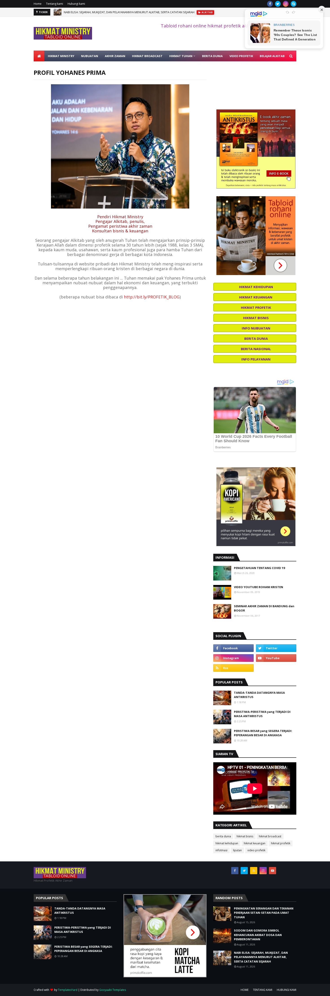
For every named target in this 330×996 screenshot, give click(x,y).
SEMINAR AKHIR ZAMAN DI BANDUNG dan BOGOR (264, 608)
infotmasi (221, 850)
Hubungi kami (76, 4)
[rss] (233, 668)
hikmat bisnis (245, 836)
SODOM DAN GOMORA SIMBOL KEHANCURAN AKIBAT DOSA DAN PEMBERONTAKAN (258, 934)
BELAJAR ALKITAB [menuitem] (272, 56)
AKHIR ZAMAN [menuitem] (115, 56)
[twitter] (278, 4)
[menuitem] (39, 56)
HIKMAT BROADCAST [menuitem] (147, 56)
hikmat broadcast (270, 836)
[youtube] (276, 658)
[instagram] (285, 4)
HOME (245, 990)
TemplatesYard (67, 990)
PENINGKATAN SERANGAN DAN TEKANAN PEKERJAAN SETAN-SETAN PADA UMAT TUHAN (263, 912)
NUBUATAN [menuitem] (89, 56)
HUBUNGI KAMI (286, 990)
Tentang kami (54, 4)
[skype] (293, 4)
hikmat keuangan (254, 843)
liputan (237, 850)
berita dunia (223, 836)
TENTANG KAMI (262, 990)
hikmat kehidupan (227, 843)
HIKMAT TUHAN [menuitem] (180, 56)
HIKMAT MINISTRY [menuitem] (61, 56)
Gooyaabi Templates (112, 990)
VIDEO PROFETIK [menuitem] (241, 56)
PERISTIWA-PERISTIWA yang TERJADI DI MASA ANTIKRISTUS (262, 714)
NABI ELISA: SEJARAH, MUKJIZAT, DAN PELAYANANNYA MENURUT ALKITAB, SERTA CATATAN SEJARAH (129, 12)
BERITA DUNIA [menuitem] (212, 56)
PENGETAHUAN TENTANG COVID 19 (259, 568)
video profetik (256, 850)
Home (38, 4)
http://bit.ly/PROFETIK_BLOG (152, 297)
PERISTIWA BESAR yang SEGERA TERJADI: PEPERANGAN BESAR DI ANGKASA (263, 733)
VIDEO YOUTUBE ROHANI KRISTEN (258, 587)
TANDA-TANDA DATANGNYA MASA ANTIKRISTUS (259, 695)
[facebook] (270, 4)
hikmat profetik (280, 843)
